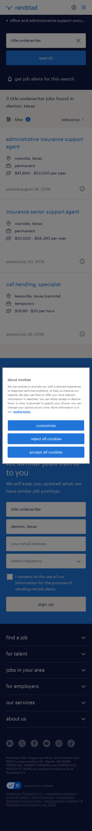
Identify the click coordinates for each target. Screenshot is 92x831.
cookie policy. (22, 411)
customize (46, 425)
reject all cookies (46, 438)
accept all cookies (46, 452)
